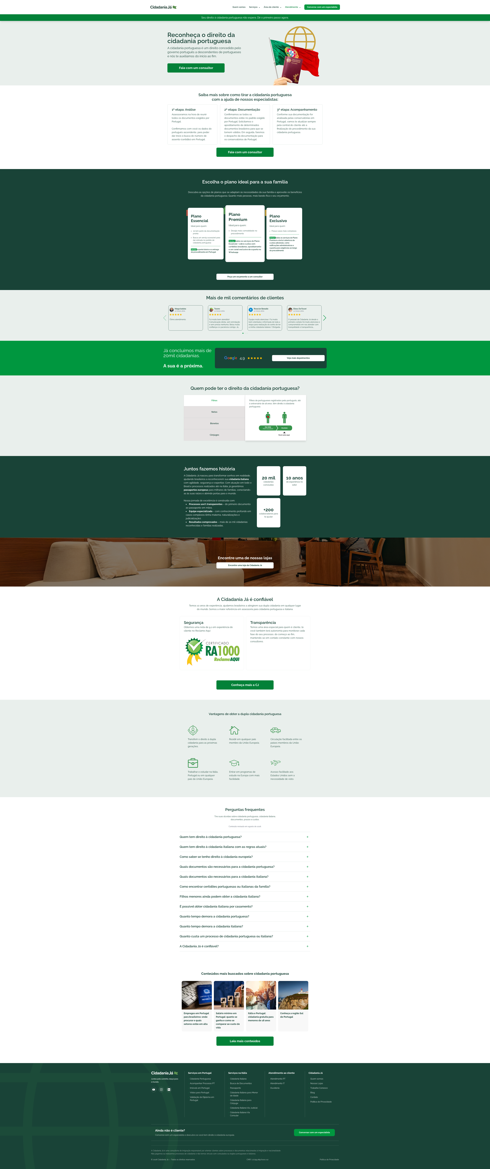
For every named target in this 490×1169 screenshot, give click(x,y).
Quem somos (239, 7)
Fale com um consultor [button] (196, 68)
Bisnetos (214, 423)
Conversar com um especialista (314, 1132)
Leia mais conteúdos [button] (245, 1041)
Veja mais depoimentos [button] (298, 358)
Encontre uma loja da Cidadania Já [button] (245, 565)
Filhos (214, 400)
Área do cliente (272, 7)
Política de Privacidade (329, 1160)
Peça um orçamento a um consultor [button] (245, 276)
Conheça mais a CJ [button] (245, 685)
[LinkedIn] (169, 1089)
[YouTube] (153, 1089)
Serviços (254, 7)
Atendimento (293, 7)
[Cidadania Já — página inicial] (163, 7)
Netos (214, 412)
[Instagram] (161, 1089)
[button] (325, 318)
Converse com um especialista (322, 7)
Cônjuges (214, 435)
